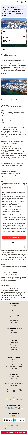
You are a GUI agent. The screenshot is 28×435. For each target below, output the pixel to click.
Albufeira (14, 335)
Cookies (14, 361)
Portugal (14, 310)
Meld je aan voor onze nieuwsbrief (14, 383)
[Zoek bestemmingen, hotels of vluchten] (14, 2)
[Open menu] (25, 2)
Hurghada (14, 332)
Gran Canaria (14, 320)
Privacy (14, 359)
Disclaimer (14, 368)
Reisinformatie (14, 385)
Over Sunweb (14, 342)
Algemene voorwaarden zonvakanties (14, 428)
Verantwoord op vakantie (14, 345)
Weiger (13, 242)
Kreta (14, 318)
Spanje (14, 305)
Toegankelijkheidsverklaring (14, 364)
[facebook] (7, 391)
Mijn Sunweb (14, 378)
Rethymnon (14, 330)
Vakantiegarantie (14, 381)
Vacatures (14, 347)
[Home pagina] (1, 2)
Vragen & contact (14, 376)
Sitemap (14, 352)
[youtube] (20, 391)
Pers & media (14, 349)
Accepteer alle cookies (13, 237)
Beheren (13, 247)
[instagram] (14, 391)
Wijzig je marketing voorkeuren (14, 366)
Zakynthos (14, 322)
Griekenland (14, 308)
